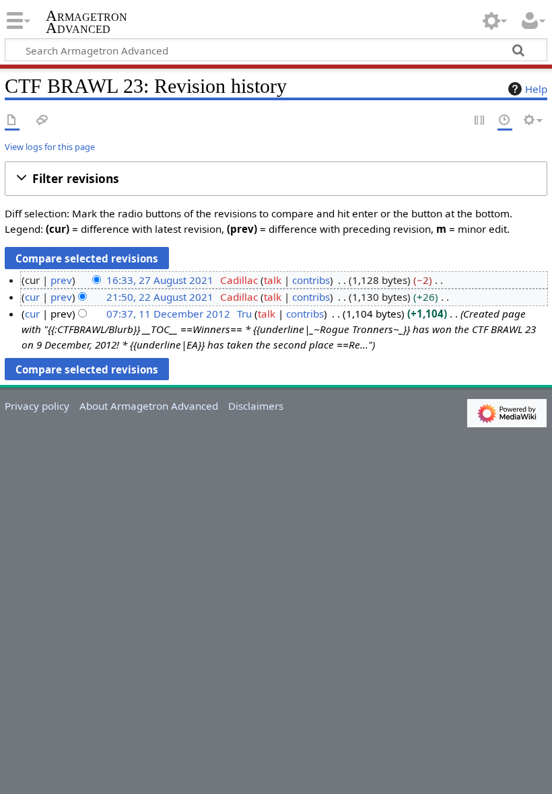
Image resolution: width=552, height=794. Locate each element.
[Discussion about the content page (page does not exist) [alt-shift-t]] (42, 121)
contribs (311, 280)
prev (61, 280)
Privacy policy (37, 405)
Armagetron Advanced (86, 22)
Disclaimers (255, 405)
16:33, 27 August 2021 (159, 280)
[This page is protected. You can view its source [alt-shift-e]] (480, 121)
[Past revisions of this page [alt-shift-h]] (504, 121)
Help (536, 89)
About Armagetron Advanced (148, 405)
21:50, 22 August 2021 (159, 296)
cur (32, 296)
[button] (276, 178)
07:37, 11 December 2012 (168, 313)
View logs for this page (50, 147)
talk (272, 280)
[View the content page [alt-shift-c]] (12, 121)
